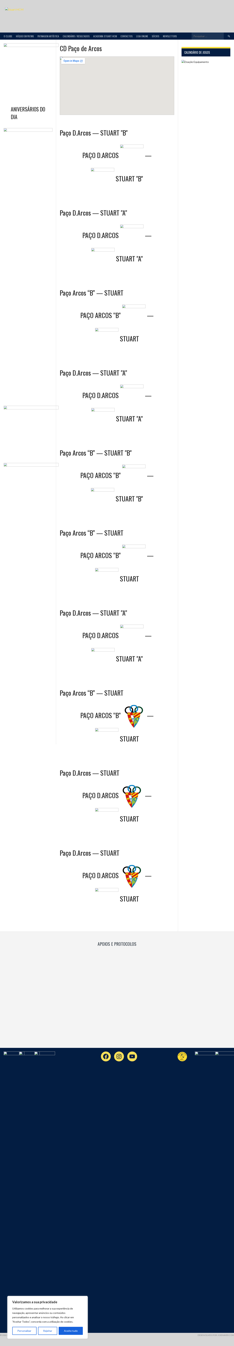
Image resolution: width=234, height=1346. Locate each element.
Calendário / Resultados (76, 36)
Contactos (126, 36)
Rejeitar (47, 1330)
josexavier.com (225, 1335)
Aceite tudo (71, 1330)
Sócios (155, 36)
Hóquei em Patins (25, 36)
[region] (47, 1317)
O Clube (8, 36)
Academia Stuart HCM (105, 36)
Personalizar (24, 1330)
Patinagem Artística (48, 36)
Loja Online (142, 36)
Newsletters (170, 36)
